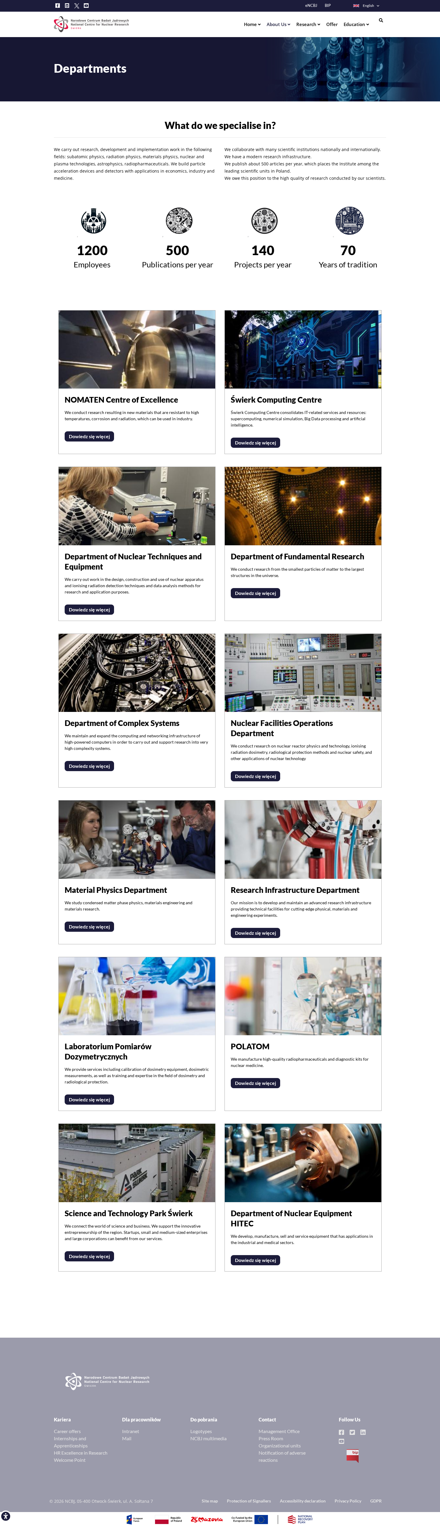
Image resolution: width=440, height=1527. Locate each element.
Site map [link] (210, 1500)
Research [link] (307, 24)
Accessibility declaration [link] (303, 1500)
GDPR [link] (376, 1500)
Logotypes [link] (201, 1431)
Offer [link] (332, 24)
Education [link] (355, 24)
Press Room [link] (271, 1438)
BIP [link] (328, 5)
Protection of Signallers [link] (249, 1500)
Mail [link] (126, 1438)
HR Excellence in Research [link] (80, 1453)
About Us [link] (277, 24)
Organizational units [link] (280, 1445)
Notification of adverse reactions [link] (282, 1456)
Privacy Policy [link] (348, 1500)
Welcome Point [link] (70, 1460)
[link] (5, 1516)
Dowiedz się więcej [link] (89, 436)
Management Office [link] (279, 1431)
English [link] (368, 5)
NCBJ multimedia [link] (208, 1438)
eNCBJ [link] (311, 5)
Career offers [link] (67, 1431)
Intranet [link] (130, 1431)
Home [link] (251, 24)
